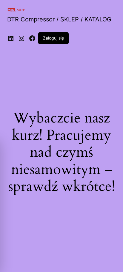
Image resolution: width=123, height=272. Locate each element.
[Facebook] (32, 38)
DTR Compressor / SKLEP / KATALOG (59, 19)
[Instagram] (21, 38)
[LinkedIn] (10, 38)
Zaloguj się (53, 37)
